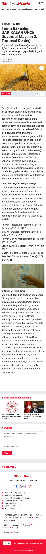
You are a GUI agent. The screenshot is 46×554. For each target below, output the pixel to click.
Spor (35, 525)
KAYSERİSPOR (25, 9)
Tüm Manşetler (11, 503)
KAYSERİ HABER (9, 9)
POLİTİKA (7, 518)
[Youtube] (29, 486)
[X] (21, 486)
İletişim (7, 532)
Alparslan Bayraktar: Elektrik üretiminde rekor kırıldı (33, 416)
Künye (16, 532)
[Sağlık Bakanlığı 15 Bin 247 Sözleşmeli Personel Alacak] (12, 407)
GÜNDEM (16, 24)
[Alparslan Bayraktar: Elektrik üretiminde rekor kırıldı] (34, 407)
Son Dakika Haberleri (13, 506)
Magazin (16, 525)
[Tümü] (43, 467)
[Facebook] (16, 486)
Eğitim (6, 525)
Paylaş (7, 93)
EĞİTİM (28, 518)
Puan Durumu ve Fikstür (14, 501)
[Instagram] (25, 486)
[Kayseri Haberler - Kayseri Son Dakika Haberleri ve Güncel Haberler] (16, 3)
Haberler (6, 24)
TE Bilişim (29, 551)
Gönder (7, 453)
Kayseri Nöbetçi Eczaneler (15, 493)
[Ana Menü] (42, 3)
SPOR (36, 518)
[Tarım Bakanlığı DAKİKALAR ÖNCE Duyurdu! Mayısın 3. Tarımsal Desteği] (23, 77)
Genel (6, 527)
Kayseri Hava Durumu (13, 495)
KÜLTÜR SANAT (10, 520)
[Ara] (39, 3)
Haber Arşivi (10, 509)
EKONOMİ (39, 9)
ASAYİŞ (15, 527)
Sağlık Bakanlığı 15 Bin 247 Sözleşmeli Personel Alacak (11, 416)
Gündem (26, 525)
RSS (8, 543)
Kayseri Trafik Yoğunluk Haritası (17, 498)
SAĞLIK (18, 518)
